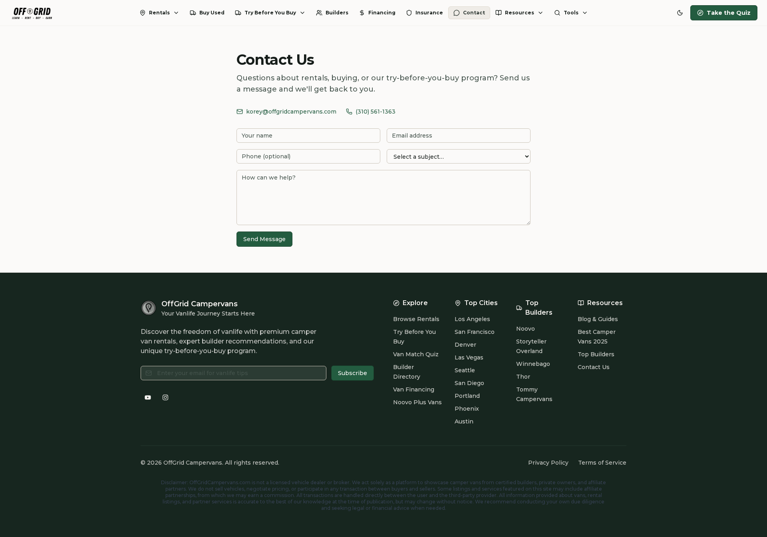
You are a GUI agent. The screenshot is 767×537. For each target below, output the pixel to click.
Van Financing (413, 389)
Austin (464, 421)
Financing (381, 13)
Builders (337, 13)
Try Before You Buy (270, 13)
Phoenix (467, 408)
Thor (523, 376)
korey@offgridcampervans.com (291, 111)
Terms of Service (602, 462)
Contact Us (594, 367)
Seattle (465, 370)
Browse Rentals (416, 319)
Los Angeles (472, 319)
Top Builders (596, 354)
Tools (571, 13)
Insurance (429, 13)
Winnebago (533, 363)
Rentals (159, 13)
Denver (465, 344)
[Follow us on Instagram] (165, 397)
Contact (474, 13)
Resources (519, 13)
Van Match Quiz (416, 354)
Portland (467, 395)
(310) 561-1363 (375, 111)
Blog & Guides (598, 319)
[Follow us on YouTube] (148, 397)
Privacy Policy (548, 462)
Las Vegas (469, 357)
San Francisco (475, 331)
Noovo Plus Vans (417, 402)
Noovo (525, 328)
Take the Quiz (729, 12)
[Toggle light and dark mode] (680, 13)
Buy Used (212, 13)
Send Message (264, 239)
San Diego (469, 383)
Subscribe (352, 373)
